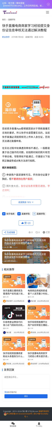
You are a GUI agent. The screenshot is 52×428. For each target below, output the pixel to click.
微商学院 (32, 277)
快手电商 (10, 213)
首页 (4, 20)
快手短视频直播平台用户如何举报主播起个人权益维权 (37, 324)
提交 (26, 396)
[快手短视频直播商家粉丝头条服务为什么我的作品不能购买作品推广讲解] (13, 344)
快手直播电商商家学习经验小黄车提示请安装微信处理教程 (37, 355)
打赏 (45, 231)
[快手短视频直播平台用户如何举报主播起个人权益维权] (38, 312)
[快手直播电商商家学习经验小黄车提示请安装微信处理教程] (38, 344)
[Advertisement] (26, 61)
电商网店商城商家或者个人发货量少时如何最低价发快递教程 (37, 292)
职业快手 (6, 37)
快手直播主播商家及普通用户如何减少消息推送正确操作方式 (13, 292)
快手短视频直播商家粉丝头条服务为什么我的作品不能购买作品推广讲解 (13, 355)
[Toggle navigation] (47, 12)
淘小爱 (24, 411)
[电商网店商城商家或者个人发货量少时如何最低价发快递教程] (38, 281)
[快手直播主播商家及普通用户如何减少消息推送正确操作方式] (13, 281)
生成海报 (10, 232)
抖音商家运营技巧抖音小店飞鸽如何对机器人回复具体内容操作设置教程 (13, 324)
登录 (6, 392)
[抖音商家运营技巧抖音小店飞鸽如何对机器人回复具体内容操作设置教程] (13, 312)
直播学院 (29, 37)
